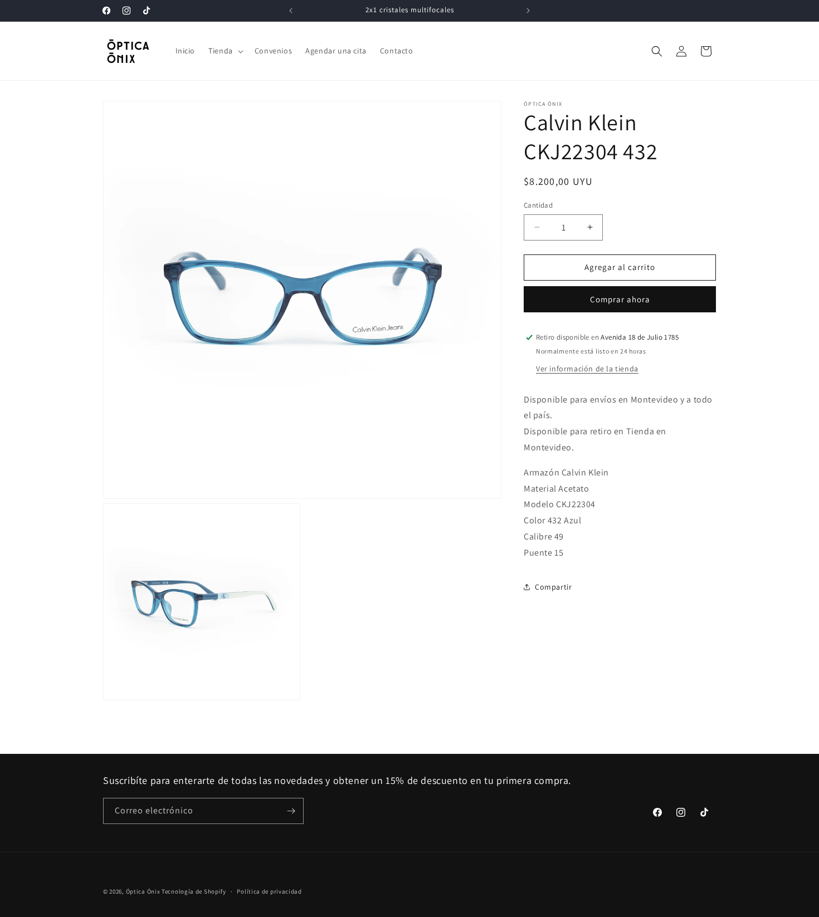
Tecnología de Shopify (194, 891)
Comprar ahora (620, 299)
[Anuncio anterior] (291, 10)
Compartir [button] (553, 587)
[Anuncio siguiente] (528, 10)
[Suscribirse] (291, 811)
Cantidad (538, 205)
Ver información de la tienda (587, 368)
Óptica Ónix (143, 891)
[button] (225, 50)
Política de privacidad (269, 891)
